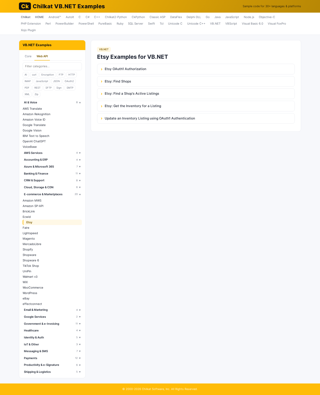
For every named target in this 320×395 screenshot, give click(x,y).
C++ (97, 17)
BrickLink (29, 211)
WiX (25, 282)
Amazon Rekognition (37, 114)
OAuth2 (69, 81)
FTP (61, 74)
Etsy (29, 222)
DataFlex (176, 17)
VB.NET (215, 23)
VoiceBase (30, 146)
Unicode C (175, 23)
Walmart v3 (30, 276)
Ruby (120, 23)
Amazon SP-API (33, 206)
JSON (56, 81)
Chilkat (25, 17)
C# (87, 17)
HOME (39, 17)
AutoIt (70, 17)
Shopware (29, 255)
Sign (59, 87)
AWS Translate (32, 108)
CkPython (138, 17)
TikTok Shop (31, 265)
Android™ (55, 17)
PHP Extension (31, 23)
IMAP (28, 81)
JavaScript (232, 17)
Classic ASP (157, 17)
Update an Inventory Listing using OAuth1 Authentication (150, 118)
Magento (29, 238)
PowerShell (86, 23)
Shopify (28, 249)
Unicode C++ (196, 23)
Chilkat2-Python (116, 17)
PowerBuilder (65, 23)
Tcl (161, 23)
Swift (151, 23)
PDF (27, 87)
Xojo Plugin (28, 30)
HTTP (71, 74)
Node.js (249, 17)
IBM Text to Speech (36, 136)
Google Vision (32, 130)
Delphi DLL (194, 17)
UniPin (27, 271)
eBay (26, 298)
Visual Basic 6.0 (252, 23)
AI (26, 74)
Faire (26, 227)
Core (28, 56)
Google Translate (34, 125)
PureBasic (105, 23)
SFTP (48, 87)
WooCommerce (33, 287)
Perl (48, 23)
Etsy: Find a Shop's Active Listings (132, 93)
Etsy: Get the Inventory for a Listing (133, 106)
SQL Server (135, 23)
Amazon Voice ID (34, 119)
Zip (36, 94)
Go (208, 17)
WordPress (30, 293)
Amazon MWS (32, 200)
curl (34, 74)
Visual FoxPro (277, 23)
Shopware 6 (31, 260)
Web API (42, 56)
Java (217, 17)
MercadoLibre (32, 244)
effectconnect (32, 304)
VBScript (231, 23)
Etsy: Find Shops (118, 81)
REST (37, 87)
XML (27, 94)
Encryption (47, 74)
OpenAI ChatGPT (34, 141)
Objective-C (267, 17)
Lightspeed (30, 233)
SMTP (70, 87)
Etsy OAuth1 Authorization (125, 69)
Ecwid (27, 217)
